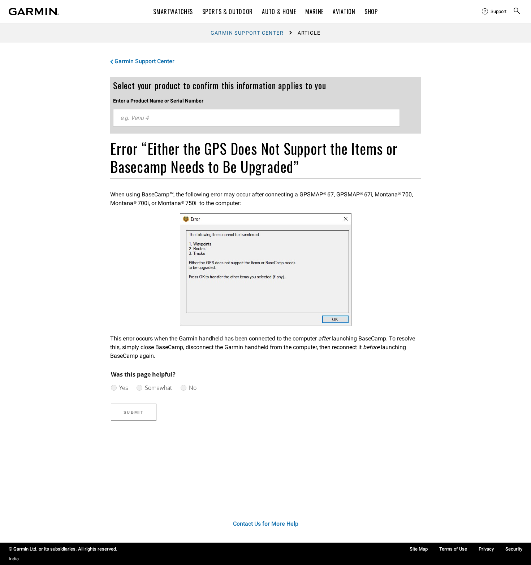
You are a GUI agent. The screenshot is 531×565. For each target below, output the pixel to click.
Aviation (344, 11)
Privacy (486, 549)
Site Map (419, 549)
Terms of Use (453, 549)
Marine (314, 11)
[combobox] (256, 118)
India (14, 558)
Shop (371, 11)
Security (513, 549)
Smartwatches (173, 11)
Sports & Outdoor (227, 11)
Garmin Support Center (247, 33)
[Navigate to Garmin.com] (34, 11)
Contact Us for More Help (265, 523)
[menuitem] (494, 11)
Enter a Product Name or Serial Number (158, 101)
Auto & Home (279, 11)
